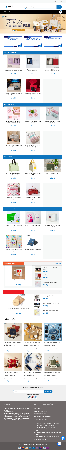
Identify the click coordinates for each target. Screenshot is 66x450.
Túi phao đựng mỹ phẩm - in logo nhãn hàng (14, 146)
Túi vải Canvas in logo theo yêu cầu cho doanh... (52, 374)
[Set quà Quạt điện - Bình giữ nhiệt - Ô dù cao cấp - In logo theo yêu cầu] (13, 61)
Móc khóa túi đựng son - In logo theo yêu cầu (52, 121)
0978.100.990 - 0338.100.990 (43, 436)
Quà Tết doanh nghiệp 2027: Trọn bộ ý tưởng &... (12, 374)
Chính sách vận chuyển (40, 411)
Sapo (45, 444)
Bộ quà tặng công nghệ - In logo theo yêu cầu (33, 93)
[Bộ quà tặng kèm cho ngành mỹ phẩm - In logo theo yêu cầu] (13, 113)
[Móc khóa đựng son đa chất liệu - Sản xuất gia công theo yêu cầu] (37, 312)
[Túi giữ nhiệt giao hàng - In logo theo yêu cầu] (33, 189)
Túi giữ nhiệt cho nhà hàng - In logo (13, 198)
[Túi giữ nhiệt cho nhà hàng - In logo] (13, 189)
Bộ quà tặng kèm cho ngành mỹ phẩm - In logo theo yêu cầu (13, 121)
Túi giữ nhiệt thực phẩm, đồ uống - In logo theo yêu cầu (13, 174)
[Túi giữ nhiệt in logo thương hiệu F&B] (33, 165)
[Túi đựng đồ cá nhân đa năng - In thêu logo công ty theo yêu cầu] (37, 297)
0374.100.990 (55, 436)
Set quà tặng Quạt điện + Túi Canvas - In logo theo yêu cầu (52, 69)
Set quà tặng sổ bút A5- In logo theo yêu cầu (52, 226)
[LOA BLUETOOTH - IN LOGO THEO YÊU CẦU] (37, 269)
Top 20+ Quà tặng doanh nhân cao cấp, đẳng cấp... (32, 374)
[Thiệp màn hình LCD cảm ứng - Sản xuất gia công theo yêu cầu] (37, 305)
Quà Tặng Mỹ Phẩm (9, 104)
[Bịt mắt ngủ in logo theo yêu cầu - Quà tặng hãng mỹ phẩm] (33, 137)
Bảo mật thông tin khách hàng (42, 416)
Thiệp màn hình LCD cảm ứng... (51, 303)
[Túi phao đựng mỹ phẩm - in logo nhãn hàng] (13, 137)
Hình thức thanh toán (40, 413)
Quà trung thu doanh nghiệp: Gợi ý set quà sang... (12, 344)
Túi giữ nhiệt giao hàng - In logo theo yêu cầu (33, 198)
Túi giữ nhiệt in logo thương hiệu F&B (33, 174)
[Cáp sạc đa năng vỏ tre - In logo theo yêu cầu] (18, 300)
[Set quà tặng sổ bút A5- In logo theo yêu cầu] (52, 217)
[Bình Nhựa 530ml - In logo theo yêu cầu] (37, 284)
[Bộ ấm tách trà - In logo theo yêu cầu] (37, 276)
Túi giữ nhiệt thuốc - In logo (52, 173)
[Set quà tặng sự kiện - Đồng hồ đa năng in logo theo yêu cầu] (13, 85)
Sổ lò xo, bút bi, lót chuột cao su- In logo (13, 226)
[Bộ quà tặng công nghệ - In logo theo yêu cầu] (33, 85)
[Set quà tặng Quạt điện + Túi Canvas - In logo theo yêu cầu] (52, 61)
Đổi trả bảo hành (39, 409)
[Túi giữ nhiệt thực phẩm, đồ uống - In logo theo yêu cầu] (13, 165)
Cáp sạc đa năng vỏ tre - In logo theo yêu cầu (18, 308)
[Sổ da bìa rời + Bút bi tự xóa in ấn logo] (13, 241)
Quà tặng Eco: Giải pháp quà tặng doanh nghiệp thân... (32, 344)
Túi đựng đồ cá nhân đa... (50, 296)
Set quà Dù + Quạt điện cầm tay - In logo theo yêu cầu (33, 69)
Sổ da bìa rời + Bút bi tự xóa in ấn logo (14, 250)
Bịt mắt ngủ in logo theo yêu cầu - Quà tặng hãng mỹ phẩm (33, 146)
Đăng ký (60, 1)
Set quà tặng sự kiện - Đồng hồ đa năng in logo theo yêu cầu (14, 93)
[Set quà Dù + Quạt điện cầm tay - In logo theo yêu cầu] (33, 61)
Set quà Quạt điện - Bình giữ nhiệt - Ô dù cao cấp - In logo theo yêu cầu (13, 69)
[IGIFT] (8, 7)
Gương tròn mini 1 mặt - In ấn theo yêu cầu (33, 121)
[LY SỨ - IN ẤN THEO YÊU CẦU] (18, 272)
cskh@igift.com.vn (41, 439)
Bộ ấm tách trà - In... (48, 275)
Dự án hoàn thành (9, 263)
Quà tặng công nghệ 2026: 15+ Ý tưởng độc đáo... (52, 344)
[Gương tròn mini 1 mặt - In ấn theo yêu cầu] (33, 113)
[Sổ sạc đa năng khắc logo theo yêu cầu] (33, 241)
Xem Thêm (58, 263)
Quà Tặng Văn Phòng (10, 209)
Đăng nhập (54, 1)
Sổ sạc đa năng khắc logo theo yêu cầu (33, 250)
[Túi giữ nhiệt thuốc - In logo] (52, 165)
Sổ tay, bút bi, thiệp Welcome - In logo (33, 226)
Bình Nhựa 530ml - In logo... (50, 282)
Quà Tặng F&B (8, 157)
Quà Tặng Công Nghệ (10, 52)
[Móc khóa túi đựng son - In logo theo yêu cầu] (52, 113)
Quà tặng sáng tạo (9, 292)
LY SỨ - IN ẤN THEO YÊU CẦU (18, 280)
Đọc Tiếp (7, 351)
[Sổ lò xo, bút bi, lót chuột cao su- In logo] (13, 217)
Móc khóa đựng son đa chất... (51, 310)
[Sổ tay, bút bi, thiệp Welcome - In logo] (33, 217)
